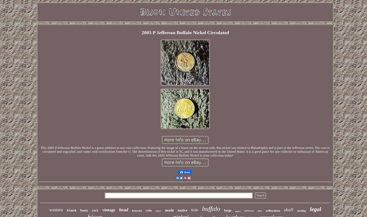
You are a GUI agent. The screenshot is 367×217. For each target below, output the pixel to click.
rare (260, 210)
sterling (301, 210)
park (95, 210)
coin (149, 210)
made (169, 210)
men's (237, 211)
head (123, 209)
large (227, 210)
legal (315, 209)
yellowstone (273, 210)
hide (194, 210)
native (182, 210)
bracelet (137, 210)
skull (288, 209)
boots (84, 210)
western (56, 209)
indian (158, 211)
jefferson (249, 210)
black (71, 210)
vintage (108, 209)
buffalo (211, 208)
